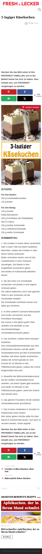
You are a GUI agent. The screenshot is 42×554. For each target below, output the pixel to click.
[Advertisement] (21, 48)
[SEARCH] (39, 9)
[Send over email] (9, 98)
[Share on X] (25, 98)
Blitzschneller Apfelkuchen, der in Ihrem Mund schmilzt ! (20, 530)
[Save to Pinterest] (9, 92)
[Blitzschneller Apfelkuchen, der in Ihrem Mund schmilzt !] (21, 512)
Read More (7, 537)
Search (38, 488)
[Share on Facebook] (25, 92)
